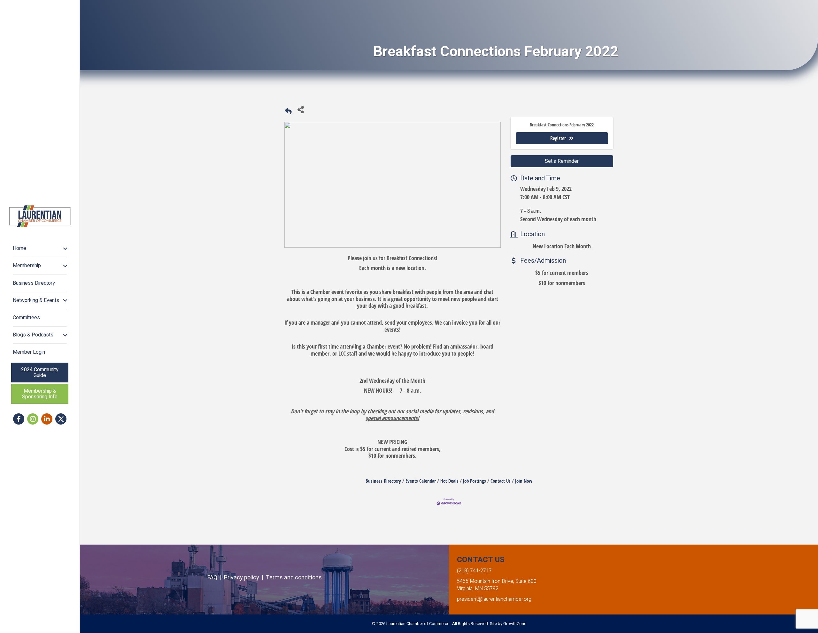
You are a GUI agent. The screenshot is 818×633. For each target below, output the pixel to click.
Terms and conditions (294, 577)
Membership (27, 265)
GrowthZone (514, 624)
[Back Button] (288, 111)
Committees (26, 317)
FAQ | (215, 577)
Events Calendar (420, 481)
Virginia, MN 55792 (477, 588)
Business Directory (34, 283)
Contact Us (500, 481)
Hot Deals (449, 481)
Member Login (29, 352)
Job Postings (474, 481)
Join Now (523, 481)
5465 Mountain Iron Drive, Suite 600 (496, 581)
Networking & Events (36, 300)
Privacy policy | (245, 577)
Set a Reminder (562, 161)
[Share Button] (300, 109)
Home (19, 248)
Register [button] (558, 138)
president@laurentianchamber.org (494, 599)
